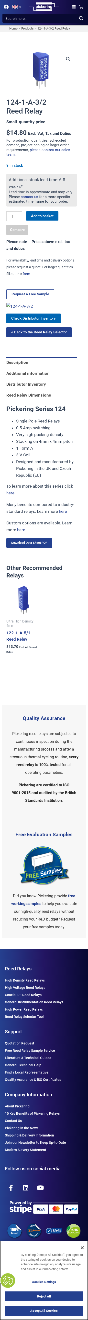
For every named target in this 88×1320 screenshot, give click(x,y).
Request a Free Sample (30, 294)
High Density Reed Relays (25, 980)
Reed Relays (18, 969)
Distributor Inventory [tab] (26, 384)
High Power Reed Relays (24, 1009)
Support (13, 1032)
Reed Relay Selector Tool (24, 1017)
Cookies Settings (44, 1282)
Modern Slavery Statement (25, 1150)
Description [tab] (17, 362)
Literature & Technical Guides (28, 1058)
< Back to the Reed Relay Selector (39, 332)
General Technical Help (23, 1065)
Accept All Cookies (43, 1310)
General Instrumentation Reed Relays (34, 1002)
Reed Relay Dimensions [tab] (28, 395)
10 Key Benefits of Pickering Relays (32, 1113)
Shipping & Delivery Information (29, 1135)
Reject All (44, 1296)
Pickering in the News (21, 1128)
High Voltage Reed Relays (25, 988)
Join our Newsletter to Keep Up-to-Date (35, 1142)
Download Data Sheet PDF (29, 543)
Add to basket (42, 216)
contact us (29, 197)
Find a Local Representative (26, 1072)
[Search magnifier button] (81, 18)
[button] (74, 7)
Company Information (28, 1094)
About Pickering (17, 1106)
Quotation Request (19, 1043)
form (26, 274)
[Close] (82, 1247)
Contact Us (13, 1121)
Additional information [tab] (28, 373)
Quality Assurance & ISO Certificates (33, 1080)
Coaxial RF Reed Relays (23, 995)
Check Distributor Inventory (33, 318)
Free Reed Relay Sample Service (30, 1050)
